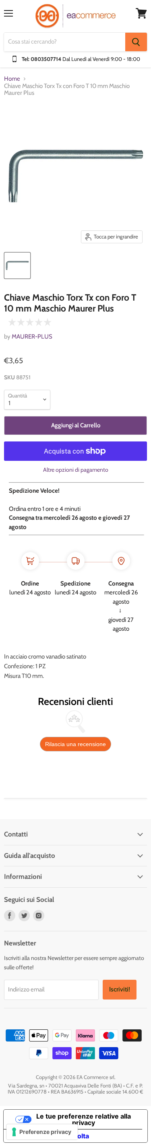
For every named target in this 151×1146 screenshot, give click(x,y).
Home (12, 78)
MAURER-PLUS (32, 336)
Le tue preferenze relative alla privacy (83, 1119)
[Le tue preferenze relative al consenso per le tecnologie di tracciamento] (42, 1132)
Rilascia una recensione (75, 744)
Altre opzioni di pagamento (75, 469)
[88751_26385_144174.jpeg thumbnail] (17, 265)
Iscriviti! (119, 989)
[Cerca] (136, 42)
